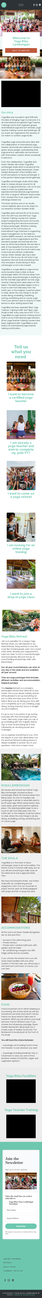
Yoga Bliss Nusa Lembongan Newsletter (21, 1203)
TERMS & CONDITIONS (24, 1295)
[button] (21, 1181)
